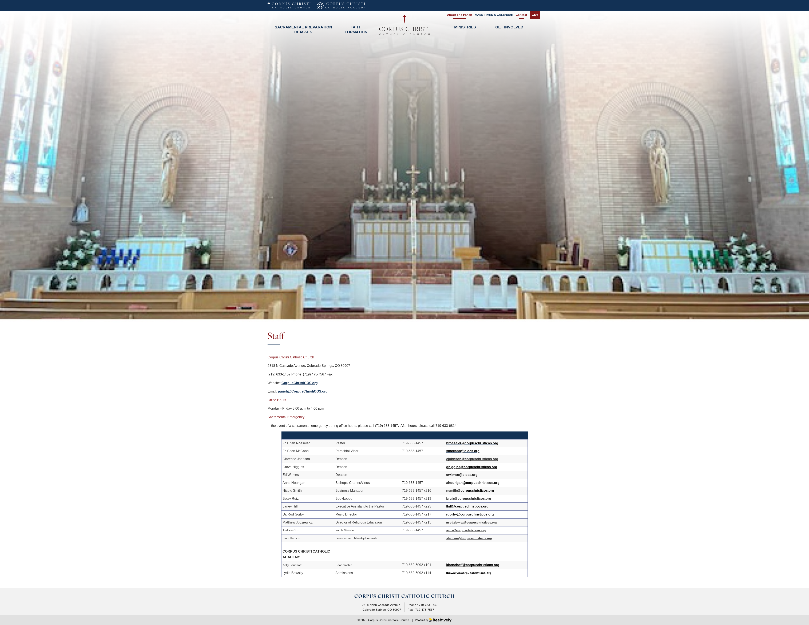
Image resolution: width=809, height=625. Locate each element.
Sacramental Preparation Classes (303, 29)
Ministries (465, 27)
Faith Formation (356, 29)
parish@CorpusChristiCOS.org (303, 391)
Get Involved (509, 27)
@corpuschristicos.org (480, 565)
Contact (521, 14)
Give (535, 14)
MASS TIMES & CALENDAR (494, 14)
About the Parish (459, 14)
